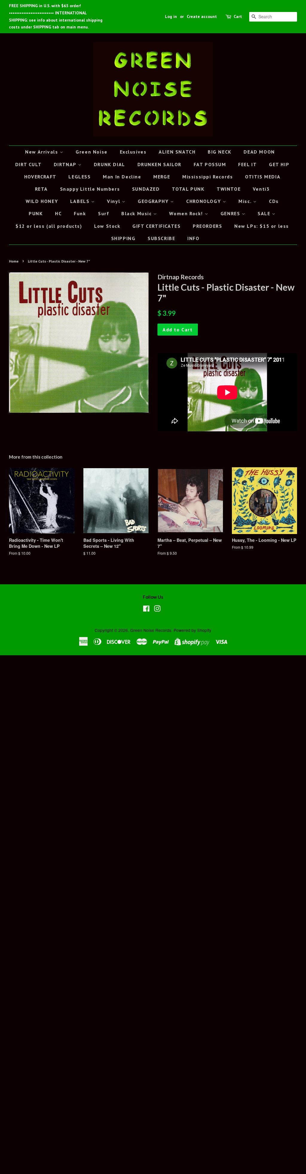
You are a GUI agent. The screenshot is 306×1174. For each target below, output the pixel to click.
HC (58, 213)
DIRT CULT (28, 164)
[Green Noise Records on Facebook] (146, 609)
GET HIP (279, 164)
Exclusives (133, 152)
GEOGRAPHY (154, 201)
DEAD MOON (259, 152)
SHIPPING (123, 238)
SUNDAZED (146, 189)
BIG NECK (220, 152)
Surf (103, 213)
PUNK (36, 213)
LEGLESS (79, 177)
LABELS (80, 201)
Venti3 (261, 189)
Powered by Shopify (192, 630)
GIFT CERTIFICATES (156, 226)
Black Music (137, 213)
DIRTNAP (66, 164)
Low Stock (107, 226)
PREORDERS (207, 226)
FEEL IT (247, 164)
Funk (80, 213)
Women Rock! (186, 213)
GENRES (231, 213)
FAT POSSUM (210, 164)
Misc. (245, 201)
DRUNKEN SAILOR (159, 164)
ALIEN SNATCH (177, 152)
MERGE (161, 177)
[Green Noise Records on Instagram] (157, 609)
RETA (41, 189)
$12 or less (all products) (49, 226)
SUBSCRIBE (161, 238)
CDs (274, 201)
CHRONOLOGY (204, 201)
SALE (265, 213)
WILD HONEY (42, 201)
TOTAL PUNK (188, 189)
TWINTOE (229, 189)
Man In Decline (122, 177)
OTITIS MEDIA (262, 177)
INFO (193, 238)
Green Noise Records (150, 630)
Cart (238, 16)
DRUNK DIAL (109, 164)
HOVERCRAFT (40, 177)
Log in (171, 16)
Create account (202, 16)
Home (14, 261)
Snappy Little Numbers (90, 189)
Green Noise (92, 152)
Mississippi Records (207, 177)
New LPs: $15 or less (261, 226)
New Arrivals (42, 152)
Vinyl (114, 201)
